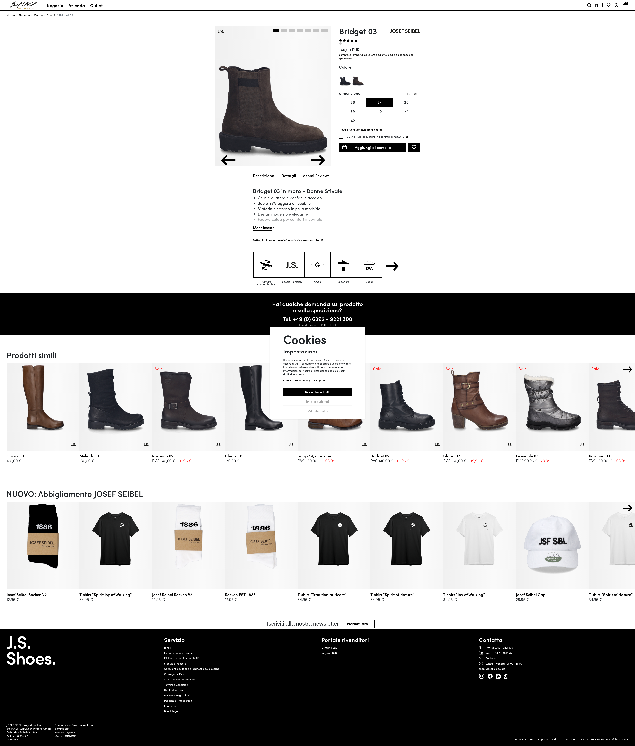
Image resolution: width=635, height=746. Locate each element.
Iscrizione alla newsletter (179, 653)
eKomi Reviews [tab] (316, 175)
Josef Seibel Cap (531, 594)
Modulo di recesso (175, 663)
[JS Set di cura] (407, 136)
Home (11, 15)
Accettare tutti (317, 391)
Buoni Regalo (172, 711)
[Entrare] (616, 5)
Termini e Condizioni (176, 684)
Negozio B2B (329, 653)
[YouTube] (498, 676)
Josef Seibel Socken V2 (27, 594)
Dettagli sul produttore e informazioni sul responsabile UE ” (288, 240)
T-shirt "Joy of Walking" (464, 594)
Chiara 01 (15, 455)
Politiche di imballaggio (178, 700)
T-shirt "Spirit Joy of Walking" (105, 594)
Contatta (491, 658)
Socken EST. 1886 (240, 594)
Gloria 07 (451, 455)
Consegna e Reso (174, 674)
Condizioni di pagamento (179, 679)
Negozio (24, 15)
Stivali (51, 15)
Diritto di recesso (174, 690)
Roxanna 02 (162, 455)
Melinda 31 (89, 455)
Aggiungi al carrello (373, 147)
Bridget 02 (379, 455)
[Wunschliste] (609, 5)
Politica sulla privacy (298, 380)
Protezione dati (524, 739)
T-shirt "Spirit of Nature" (392, 594)
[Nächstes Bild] (317, 160)
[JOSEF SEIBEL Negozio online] (23, 4)
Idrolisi (168, 647)
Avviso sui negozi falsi (177, 695)
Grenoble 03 (527, 455)
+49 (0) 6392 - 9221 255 (499, 653)
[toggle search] (589, 5)
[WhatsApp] (506, 676)
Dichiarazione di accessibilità (181, 658)
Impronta (569, 739)
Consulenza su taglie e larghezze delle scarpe (191, 668)
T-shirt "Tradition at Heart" (322, 594)
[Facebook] (490, 676)
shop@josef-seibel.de (492, 668)
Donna (38, 15)
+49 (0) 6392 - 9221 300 (322, 319)
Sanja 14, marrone (314, 455)
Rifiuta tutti (317, 410)
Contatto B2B (329, 647)
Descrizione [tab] (263, 175)
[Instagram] (481, 676)
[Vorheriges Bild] (228, 160)
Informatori (171, 705)
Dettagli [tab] (288, 175)
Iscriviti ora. (358, 624)
